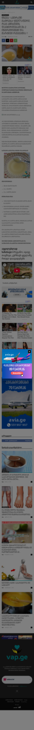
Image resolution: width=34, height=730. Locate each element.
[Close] (29, 351)
